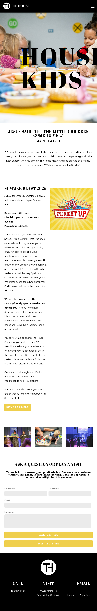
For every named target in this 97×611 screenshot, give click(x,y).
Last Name (53, 488)
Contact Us (48, 534)
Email (7, 500)
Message (9, 512)
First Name (9, 488)
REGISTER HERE (17, 407)
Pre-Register (48, 543)
